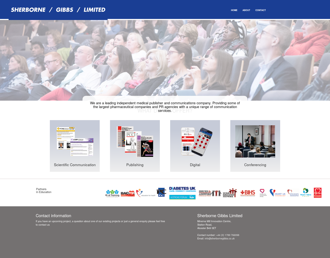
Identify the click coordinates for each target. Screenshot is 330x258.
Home (234, 10)
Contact (260, 10)
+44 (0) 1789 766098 (227, 235)
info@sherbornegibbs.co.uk (220, 238)
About (246, 10)
